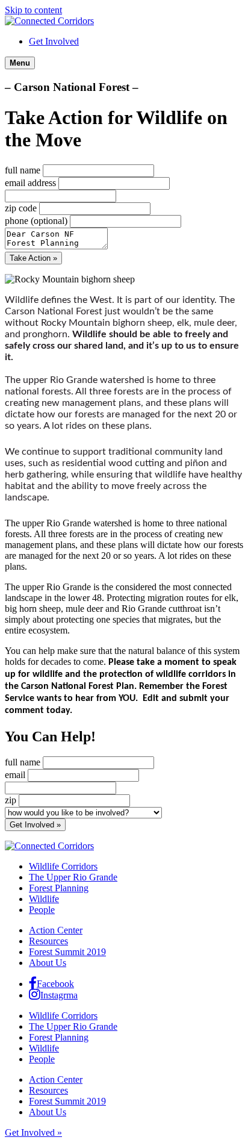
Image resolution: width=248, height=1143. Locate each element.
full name (22, 170)
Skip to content (33, 10)
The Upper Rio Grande (73, 877)
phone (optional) (36, 221)
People (42, 910)
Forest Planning (58, 888)
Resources (48, 941)
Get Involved (54, 41)
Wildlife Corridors (63, 866)
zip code (21, 208)
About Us (47, 963)
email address (30, 183)
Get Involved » (33, 1132)
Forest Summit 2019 (67, 952)
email (15, 775)
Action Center (55, 930)
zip (10, 800)
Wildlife (44, 899)
